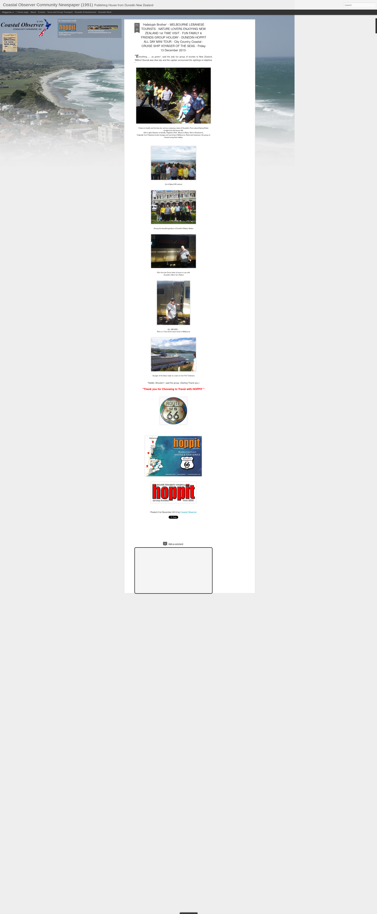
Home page (23, 12)
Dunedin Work (104, 12)
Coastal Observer (188, 512)
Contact (41, 12)
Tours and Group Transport (60, 12)
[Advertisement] (228, 69)
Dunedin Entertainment (85, 12)
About (33, 12)
